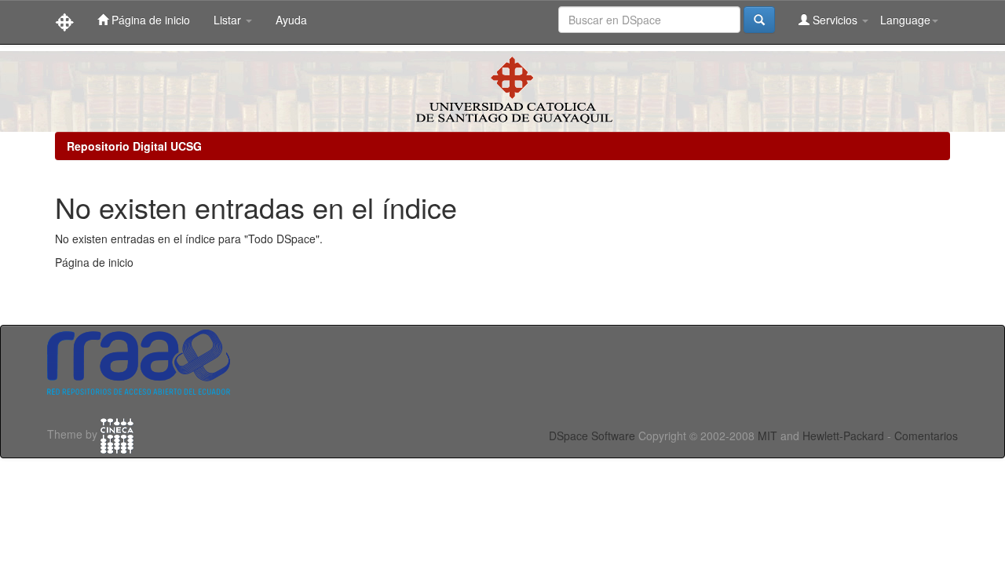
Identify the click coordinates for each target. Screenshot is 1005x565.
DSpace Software (592, 435)
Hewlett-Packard (843, 435)
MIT (767, 435)
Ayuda (291, 19)
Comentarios (926, 435)
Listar (229, 19)
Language (905, 19)
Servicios (835, 19)
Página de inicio (149, 19)
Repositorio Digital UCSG (134, 146)
